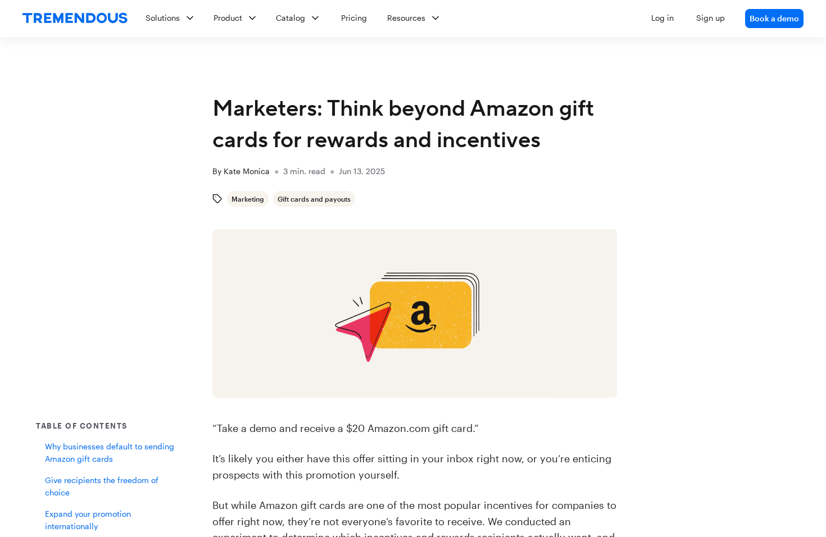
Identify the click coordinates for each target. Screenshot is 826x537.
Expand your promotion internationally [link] (88, 520)
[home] (75, 18)
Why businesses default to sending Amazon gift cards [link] (109, 452)
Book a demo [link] (774, 18)
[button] (470, 18)
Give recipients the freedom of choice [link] (101, 486)
